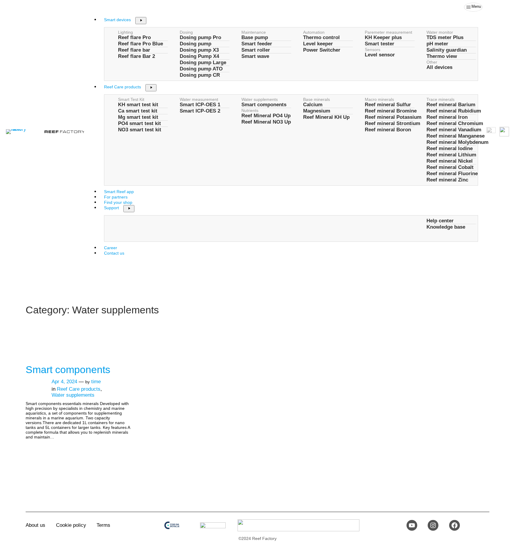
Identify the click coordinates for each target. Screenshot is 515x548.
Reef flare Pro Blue (140, 44)
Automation (314, 32)
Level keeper (318, 44)
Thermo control (321, 37)
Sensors (372, 49)
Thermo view (441, 56)
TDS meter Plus (444, 37)
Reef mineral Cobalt (450, 167)
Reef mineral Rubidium (453, 111)
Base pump (254, 37)
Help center (440, 221)
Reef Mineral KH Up (326, 117)
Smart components (263, 104)
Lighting (125, 32)
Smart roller (255, 50)
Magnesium (316, 111)
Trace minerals (440, 99)
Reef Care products (122, 86)
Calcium (312, 104)
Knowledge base (445, 227)
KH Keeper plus (383, 37)
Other (431, 62)
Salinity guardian (446, 50)
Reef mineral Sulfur (388, 104)
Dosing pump (195, 44)
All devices (439, 67)
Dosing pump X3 (199, 50)
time (96, 381)
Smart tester (379, 44)
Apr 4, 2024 (64, 381)
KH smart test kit (138, 104)
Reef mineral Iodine (449, 148)
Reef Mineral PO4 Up (266, 115)
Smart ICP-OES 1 (200, 104)
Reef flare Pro (134, 37)
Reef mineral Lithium (451, 155)
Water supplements (259, 99)
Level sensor (380, 55)
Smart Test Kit (131, 99)
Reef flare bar (134, 50)
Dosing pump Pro (200, 37)
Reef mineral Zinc (447, 180)
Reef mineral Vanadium (453, 130)
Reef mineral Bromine (391, 111)
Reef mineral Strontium (392, 123)
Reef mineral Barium (450, 104)
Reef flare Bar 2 (136, 56)
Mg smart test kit (138, 117)
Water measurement (199, 99)
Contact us (114, 253)
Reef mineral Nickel (449, 161)
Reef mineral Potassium (393, 117)
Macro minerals (379, 99)
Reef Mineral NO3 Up (266, 122)
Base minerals (316, 99)
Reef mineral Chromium (454, 123)
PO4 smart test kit (139, 123)
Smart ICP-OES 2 (200, 111)
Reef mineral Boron (388, 130)
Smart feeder (256, 44)
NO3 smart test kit (139, 130)
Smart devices (117, 19)
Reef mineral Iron (447, 117)
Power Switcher (321, 50)
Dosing (186, 32)
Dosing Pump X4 (199, 56)
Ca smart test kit (137, 111)
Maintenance (253, 32)
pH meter (437, 44)
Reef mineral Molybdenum (457, 142)
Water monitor (439, 32)
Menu (476, 6)
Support (111, 207)
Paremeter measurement (388, 32)
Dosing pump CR (200, 75)
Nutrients (249, 110)
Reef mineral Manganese (455, 136)
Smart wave (255, 56)
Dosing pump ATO (201, 69)
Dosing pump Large (203, 62)
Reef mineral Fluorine (452, 173)
